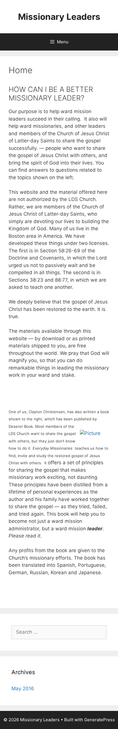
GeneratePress (99, 719)
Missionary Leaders (59, 16)
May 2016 (22, 688)
